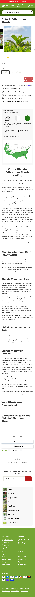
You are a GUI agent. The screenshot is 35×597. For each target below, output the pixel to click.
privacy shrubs (13, 208)
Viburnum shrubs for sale (19, 395)
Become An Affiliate (23, 564)
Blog (19, 562)
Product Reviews (22, 554)
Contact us (4, 551)
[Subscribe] (28, 478)
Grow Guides (5, 567)
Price (3, 63)
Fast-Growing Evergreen (10, 180)
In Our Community (22, 559)
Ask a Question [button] (18, 446)
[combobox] (17, 12)
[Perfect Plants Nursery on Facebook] (22, 540)
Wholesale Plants (6, 559)
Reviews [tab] (4, 450)
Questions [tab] (16, 450)
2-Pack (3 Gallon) (16, 72)
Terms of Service (24, 588)
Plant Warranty (6, 591)
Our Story (20, 551)
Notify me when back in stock (28, 79)
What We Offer (22, 556)
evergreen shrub (9, 183)
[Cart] (29, 5)
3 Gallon (5, 72)
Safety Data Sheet (7, 593)
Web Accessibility (6, 564)
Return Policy (24, 591)
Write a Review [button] (18, 442)
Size (3, 68)
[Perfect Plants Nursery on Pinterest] (19, 543)
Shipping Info (5, 554)
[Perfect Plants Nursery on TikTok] (22, 543)
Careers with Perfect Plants (25, 567)
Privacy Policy (15, 591)
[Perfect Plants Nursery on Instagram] (19, 540)
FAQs (3, 556)
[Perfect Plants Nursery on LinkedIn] (25, 543)
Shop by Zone (5, 562)
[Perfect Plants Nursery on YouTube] (25, 540)
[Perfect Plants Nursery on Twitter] (29, 540)
